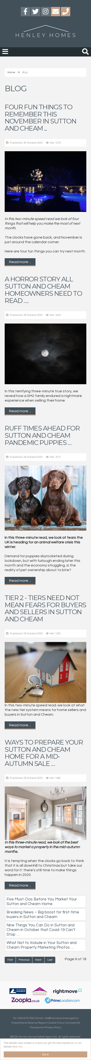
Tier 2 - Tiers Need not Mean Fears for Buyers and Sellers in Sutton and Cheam (45, 608)
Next (38, 959)
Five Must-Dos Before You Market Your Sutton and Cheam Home (42, 901)
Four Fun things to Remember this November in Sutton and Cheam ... (40, 117)
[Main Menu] (5, 52)
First (10, 959)
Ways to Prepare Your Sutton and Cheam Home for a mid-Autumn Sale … (44, 752)
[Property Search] (85, 51)
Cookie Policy (56, 1023)
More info (18, 1046)
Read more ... (20, 262)
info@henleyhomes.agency (61, 1018)
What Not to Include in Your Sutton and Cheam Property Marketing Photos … (42, 945)
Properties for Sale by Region (29, 1023)
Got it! (45, 1054)
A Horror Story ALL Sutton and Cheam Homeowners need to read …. (43, 289)
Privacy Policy (53, 1027)
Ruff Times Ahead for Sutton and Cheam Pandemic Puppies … (42, 435)
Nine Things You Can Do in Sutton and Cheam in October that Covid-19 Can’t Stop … (41, 930)
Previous (24, 959)
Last (49, 959)
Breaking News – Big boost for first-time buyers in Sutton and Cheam (43, 914)
